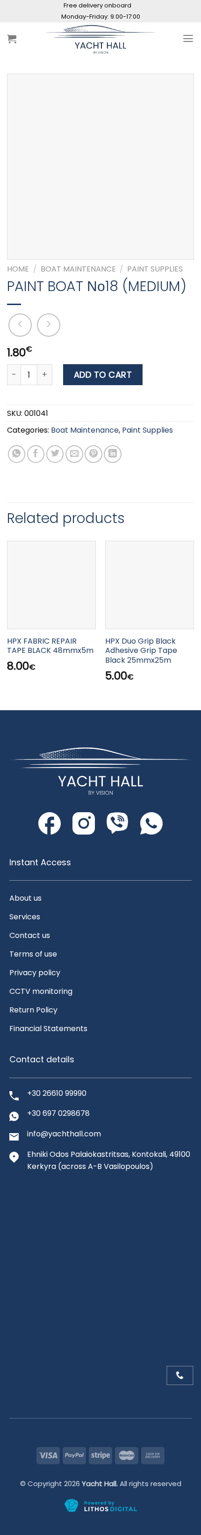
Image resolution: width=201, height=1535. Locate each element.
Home (18, 269)
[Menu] (188, 38)
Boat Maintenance (78, 269)
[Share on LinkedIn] (113, 454)
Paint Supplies (155, 269)
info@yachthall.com (64, 1133)
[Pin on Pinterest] (93, 454)
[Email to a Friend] (74, 454)
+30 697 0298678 (58, 1113)
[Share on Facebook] (36, 454)
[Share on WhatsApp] (17, 454)
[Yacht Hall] (100, 38)
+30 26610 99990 (56, 1093)
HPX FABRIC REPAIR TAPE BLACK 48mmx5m (50, 646)
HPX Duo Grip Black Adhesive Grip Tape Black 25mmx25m (141, 651)
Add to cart (103, 374)
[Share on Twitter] (55, 454)
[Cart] (11, 38)
